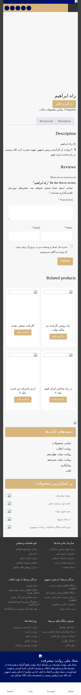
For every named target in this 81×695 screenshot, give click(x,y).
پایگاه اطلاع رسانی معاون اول (60, 592)
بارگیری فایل (64, 103)
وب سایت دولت (67, 608)
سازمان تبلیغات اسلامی (63, 558)
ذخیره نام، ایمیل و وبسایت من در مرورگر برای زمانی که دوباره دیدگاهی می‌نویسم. (41, 249)
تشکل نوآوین (68, 640)
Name (68, 227)
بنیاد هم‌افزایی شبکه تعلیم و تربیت (58, 631)
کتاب (41, 109)
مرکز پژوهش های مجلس (25, 567)
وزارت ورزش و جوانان (26, 645)
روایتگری (66, 465)
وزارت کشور (31, 640)
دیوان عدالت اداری (28, 558)
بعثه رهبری (32, 585)
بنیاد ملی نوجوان (67, 627)
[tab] (64, 121)
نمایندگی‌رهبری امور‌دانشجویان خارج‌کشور (23, 603)
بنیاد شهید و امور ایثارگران (62, 549)
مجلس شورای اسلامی (26, 562)
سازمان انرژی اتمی (65, 553)
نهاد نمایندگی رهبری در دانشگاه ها (20, 608)
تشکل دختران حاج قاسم (63, 636)
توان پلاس (70, 645)
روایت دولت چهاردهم (59, 454)
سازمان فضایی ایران (64, 562)
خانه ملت (32, 553)
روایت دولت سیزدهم (59, 459)
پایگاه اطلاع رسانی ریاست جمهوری (63, 587)
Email (36, 227)
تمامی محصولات (54, 109)
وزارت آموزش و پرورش (25, 627)
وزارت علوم (31, 636)
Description (64, 121)
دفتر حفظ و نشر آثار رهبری (23, 597)
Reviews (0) (46, 121)
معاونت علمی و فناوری (63, 604)
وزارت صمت (31, 631)
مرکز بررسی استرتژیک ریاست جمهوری (60, 598)
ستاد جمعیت (68, 567)
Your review (65, 199)
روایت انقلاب (63, 448)
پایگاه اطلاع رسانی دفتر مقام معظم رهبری (24, 591)
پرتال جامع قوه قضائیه (26, 549)
